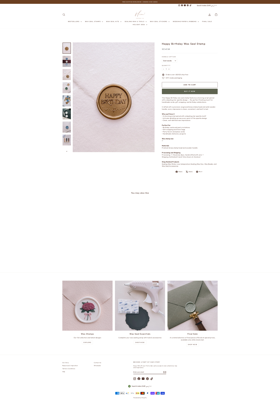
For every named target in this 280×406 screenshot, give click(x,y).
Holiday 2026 (139, 24)
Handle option (169, 57)
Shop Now (140, 342)
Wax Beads (208, 164)
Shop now (192, 344)
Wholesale (97, 365)
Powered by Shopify (140, 397)
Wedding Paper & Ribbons (185, 21)
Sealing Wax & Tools (135, 21)
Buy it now (189, 91)
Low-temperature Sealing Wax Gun (190, 164)
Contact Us (97, 362)
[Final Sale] (192, 306)
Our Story (65, 362)
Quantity (166, 65)
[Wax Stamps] (87, 306)
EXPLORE (87, 342)
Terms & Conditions (68, 368)
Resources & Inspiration (70, 365)
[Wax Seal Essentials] (140, 306)
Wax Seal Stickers (159, 21)
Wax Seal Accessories (170, 166)
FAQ (63, 371)
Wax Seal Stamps (93, 21)
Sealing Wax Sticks (169, 164)
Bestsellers (74, 21)
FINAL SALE (207, 21)
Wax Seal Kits (113, 21)
